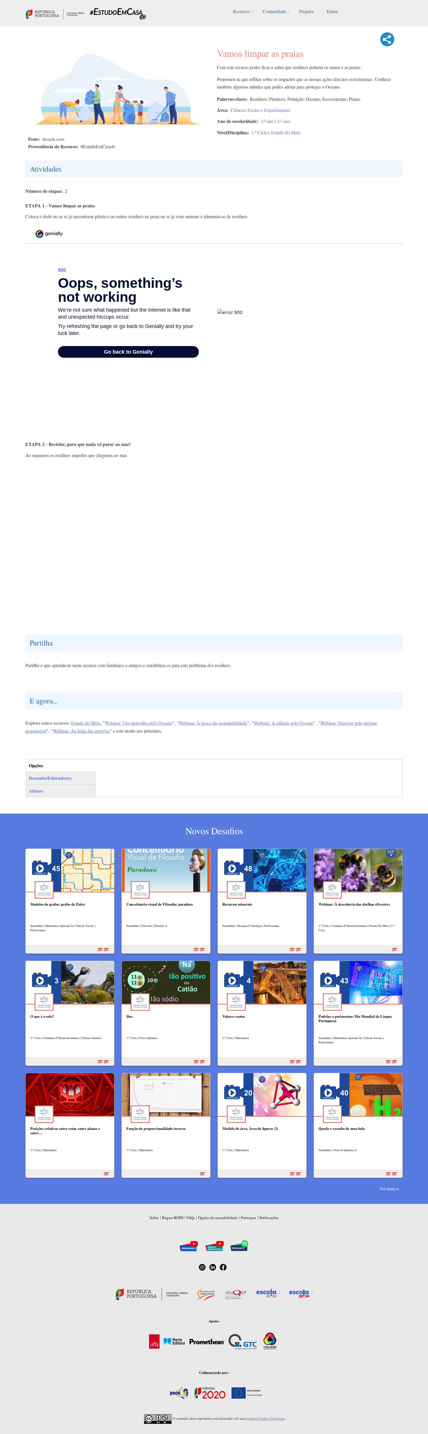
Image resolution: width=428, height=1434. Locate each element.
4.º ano (283, 121)
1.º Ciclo (259, 132)
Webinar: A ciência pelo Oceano (284, 723)
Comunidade (274, 11)
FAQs (191, 1217)
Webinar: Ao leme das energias (81, 731)
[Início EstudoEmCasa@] (55, 13)
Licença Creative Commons (266, 1418)
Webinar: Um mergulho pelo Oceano (138, 723)
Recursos (241, 11)
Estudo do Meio (285, 132)
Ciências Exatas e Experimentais (260, 110)
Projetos (306, 11)
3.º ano (267, 121)
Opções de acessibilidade (218, 1217)
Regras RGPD (172, 1217)
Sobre (154, 1217)
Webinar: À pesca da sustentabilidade (213, 723)
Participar (248, 1217)
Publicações (268, 1217)
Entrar (332, 11)
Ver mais (387, 1188)
